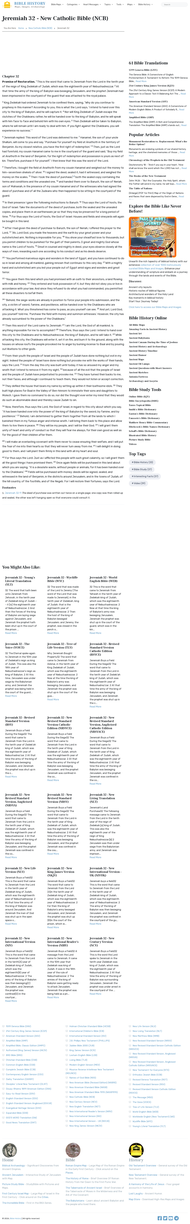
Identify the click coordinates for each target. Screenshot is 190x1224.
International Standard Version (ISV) (87, 1036)
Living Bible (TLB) (78, 1060)
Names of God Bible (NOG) (82, 1077)
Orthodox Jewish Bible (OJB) (147, 1074)
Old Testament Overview (142, 1165)
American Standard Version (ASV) (148, 101)
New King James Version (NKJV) (85, 1126)
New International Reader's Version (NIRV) (90, 1111)
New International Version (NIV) (85, 1116)
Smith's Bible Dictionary (142, 409)
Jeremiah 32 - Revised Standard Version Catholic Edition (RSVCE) (104, 649)
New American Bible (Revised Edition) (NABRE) (93, 1082)
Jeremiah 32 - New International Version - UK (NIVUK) (105, 871)
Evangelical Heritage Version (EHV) (23, 1108)
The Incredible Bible (13, 1202)
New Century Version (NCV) (83, 1102)
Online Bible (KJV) (139, 396)
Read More (11, 633)
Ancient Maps (136, 359)
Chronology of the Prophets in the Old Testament (157, 160)
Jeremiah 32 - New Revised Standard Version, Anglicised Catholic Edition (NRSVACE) (103, 725)
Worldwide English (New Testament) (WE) (154, 1116)
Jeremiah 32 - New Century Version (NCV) (102, 941)
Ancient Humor (138, 355)
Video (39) (139, 483)
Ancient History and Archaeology (148, 346)
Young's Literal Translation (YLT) (149, 1126)
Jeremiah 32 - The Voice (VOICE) (17, 646)
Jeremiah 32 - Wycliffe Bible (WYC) (62, 579)
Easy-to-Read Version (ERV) (20, 1093)
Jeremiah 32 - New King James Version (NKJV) (60, 871)
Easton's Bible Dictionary (143, 413)
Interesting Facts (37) (146, 476)
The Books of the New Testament (147, 176)
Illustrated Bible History (142, 435)
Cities (45, 1197)
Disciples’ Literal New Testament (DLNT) (27, 1084)
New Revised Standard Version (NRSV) (152, 1040)
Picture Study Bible (140, 439)
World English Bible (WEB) (145, 1111)
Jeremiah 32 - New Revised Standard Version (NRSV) (59, 798)
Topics (107, 4)
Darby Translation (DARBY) (20, 1079)
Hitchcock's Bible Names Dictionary (149, 426)
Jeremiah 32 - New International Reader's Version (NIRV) (63, 941)
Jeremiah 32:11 (13, 493)
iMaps (130, 4)
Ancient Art (135, 333)
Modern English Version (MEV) (84, 1065)
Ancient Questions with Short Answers (150, 368)
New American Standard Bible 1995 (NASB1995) (93, 1092)
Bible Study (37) (143, 469)
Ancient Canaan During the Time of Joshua (153, 342)
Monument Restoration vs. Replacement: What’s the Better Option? (158, 143)
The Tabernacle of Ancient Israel (84, 1187)
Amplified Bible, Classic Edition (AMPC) (25, 1045)
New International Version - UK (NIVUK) (89, 1121)
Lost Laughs (136, 1193)
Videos (133, 444)
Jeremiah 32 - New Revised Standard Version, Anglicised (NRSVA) (18, 800)
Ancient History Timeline (143, 350)
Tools (118, 4)
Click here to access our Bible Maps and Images (155, 307)
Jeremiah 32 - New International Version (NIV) (20, 941)
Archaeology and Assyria (143, 381)
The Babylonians (75, 1200)
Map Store (134, 1199)
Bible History (144, 4)
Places (69, 1172)
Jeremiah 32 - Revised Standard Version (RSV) (20, 721)
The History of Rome (77, 1178)
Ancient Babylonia (139, 338)
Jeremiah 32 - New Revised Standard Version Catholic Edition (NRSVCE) (59, 723)
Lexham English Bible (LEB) (83, 1055)
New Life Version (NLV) (144, 1026)
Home (21, 28)
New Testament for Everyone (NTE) (151, 1070)
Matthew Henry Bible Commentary (148, 422)
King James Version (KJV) (82, 1050)
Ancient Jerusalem (12, 1175)
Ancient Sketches (138, 372)
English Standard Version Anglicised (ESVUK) (29, 1103)
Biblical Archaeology (13, 1165)
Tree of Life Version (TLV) (146, 1107)
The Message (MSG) (143, 1097)
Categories (72, 4)
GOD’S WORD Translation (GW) (21, 1117)
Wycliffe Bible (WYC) (142, 1121)
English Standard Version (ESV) (22, 1098)
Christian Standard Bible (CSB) (21, 1060)
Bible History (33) (143, 462)
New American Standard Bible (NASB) (88, 1087)
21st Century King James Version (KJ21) (151, 85)
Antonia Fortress (138, 376)
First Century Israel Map (15, 1193)
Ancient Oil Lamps (139, 363)
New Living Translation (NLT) (147, 1031)
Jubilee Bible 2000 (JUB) (81, 1045)
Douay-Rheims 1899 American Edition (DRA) (28, 1088)
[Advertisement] (63, 53)
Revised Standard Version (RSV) (149, 1084)
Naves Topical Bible (140, 405)
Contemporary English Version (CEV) (24, 1074)
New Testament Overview (143, 1175)
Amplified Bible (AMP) (141, 117)
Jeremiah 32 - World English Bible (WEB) (104, 579)
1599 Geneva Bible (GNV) (143, 70)
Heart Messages (91, 4)
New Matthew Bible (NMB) (146, 1036)
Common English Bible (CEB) (20, 1065)
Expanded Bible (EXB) (17, 1113)
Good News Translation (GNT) (21, 1122)
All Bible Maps (137, 325)
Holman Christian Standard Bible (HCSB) (90, 1026)
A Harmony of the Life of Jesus (146, 1184)
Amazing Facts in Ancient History (148, 329)
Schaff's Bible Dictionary (143, 431)
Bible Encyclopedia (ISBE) (143, 400)
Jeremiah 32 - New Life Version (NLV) (20, 870)
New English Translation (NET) (84, 1106)
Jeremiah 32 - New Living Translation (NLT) (102, 798)
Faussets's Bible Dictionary (144, 418)
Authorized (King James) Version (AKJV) (26, 1050)
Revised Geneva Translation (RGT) (150, 1079)
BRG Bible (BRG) (14, 1055)
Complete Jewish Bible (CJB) (21, 1069)
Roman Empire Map (76, 1165)
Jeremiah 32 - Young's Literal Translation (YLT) (20, 581)
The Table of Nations (140, 188)
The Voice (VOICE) (142, 1102)
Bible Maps (56, 4)
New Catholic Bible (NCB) (40, 28)
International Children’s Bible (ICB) (86, 1031)
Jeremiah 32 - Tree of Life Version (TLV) (61, 646)
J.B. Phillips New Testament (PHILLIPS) (89, 1040)
